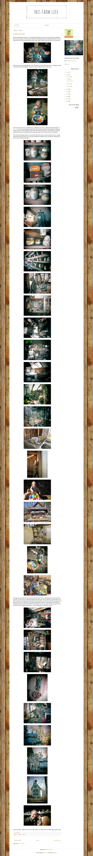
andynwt (46, 852)
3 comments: (17, 832)
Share (15, 834)
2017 (67, 72)
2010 (67, 98)
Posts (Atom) (22, 843)
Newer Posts (17, 840)
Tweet (19, 834)
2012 (67, 94)
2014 (67, 89)
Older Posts (57, 840)
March (68, 83)
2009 (67, 101)
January (69, 86)
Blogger (55, 852)
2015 (67, 74)
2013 (67, 91)
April (68, 79)
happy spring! (19, 33)
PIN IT (24, 834)
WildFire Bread (67, 64)
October (69, 76)
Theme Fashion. (49, 849)
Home (46, 25)
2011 (67, 96)
